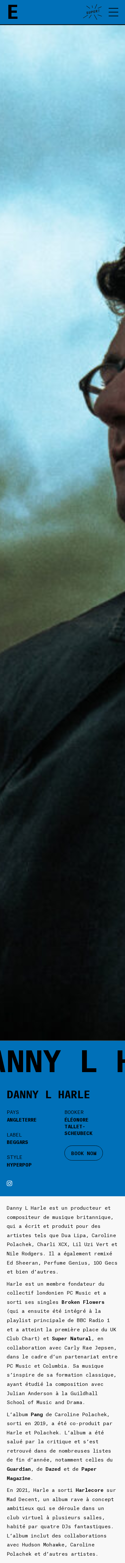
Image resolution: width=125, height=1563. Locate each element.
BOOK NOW (83, 1152)
